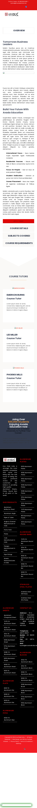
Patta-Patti (8, 530)
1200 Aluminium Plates (26, 523)
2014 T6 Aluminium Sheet (10, 635)
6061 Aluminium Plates (26, 467)
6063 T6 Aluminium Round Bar (27, 574)
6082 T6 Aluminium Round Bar (27, 566)
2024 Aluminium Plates (26, 504)
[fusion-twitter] (18, 315)
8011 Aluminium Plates (26, 517)
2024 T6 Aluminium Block (26, 661)
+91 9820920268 (22, 1)
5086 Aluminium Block (26, 692)
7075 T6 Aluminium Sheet (10, 622)
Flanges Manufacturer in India (9, 548)
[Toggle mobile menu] (33, 15)
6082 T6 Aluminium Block (26, 673)
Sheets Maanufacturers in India (9, 561)
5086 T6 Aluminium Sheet (10, 653)
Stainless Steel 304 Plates (26, 599)
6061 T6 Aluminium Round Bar (27, 558)
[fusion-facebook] (15, 315)
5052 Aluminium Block (26, 704)
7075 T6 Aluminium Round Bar (27, 541)
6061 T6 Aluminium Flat (9, 689)
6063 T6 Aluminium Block (26, 679)
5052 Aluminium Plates (26, 480)
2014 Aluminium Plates (26, 498)
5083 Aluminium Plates (26, 486)
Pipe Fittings (8, 554)
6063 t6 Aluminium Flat (9, 701)
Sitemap (18, 743)
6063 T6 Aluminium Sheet (10, 666)
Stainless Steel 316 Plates (26, 593)
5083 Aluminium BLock (26, 685)
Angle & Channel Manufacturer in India (9, 524)
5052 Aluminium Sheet (9, 659)
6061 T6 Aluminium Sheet (10, 672)
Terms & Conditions (26, 741)
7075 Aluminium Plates (26, 511)
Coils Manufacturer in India (9, 540)
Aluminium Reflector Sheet (9, 508)
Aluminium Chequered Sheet (10, 616)
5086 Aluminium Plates (26, 492)
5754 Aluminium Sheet (9, 647)
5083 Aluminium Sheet (9, 641)
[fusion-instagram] (21, 315)
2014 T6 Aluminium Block (26, 667)
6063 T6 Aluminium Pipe (9, 719)
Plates (6, 534)
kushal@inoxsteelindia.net (18, 3)
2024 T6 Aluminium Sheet (10, 629)
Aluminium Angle (10, 513)
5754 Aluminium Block (26, 698)
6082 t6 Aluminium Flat (9, 695)
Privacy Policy (15, 741)
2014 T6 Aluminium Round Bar (27, 550)
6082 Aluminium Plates (26, 474)
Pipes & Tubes (9, 517)
